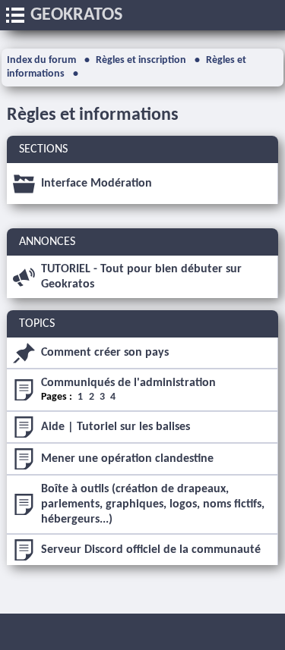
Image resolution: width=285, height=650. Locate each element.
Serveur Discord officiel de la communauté (151, 550)
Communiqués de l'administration (128, 383)
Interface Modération (96, 183)
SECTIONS (43, 149)
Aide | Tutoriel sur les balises (115, 427)
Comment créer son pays (105, 353)
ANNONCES (47, 242)
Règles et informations (93, 115)
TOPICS (37, 324)
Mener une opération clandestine (127, 459)
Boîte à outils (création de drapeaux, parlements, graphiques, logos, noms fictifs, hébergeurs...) (152, 504)
